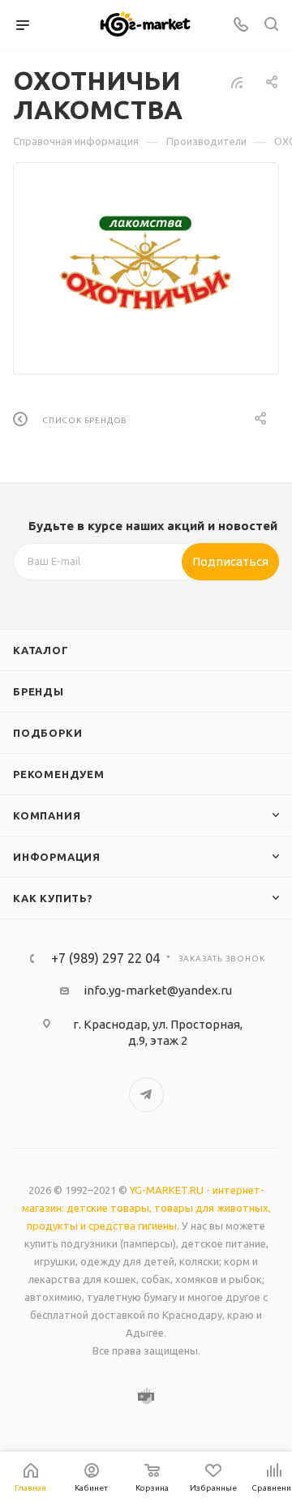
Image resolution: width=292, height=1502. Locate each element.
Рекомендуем (59, 774)
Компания (46, 815)
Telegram (146, 1094)
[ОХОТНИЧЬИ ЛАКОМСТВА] (146, 257)
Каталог (41, 650)
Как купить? (53, 898)
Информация (57, 856)
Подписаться (230, 561)
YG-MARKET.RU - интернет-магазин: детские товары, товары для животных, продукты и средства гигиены (146, 1207)
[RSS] (237, 82)
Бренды (38, 691)
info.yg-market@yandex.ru (158, 990)
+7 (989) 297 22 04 (105, 958)
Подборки (47, 732)
